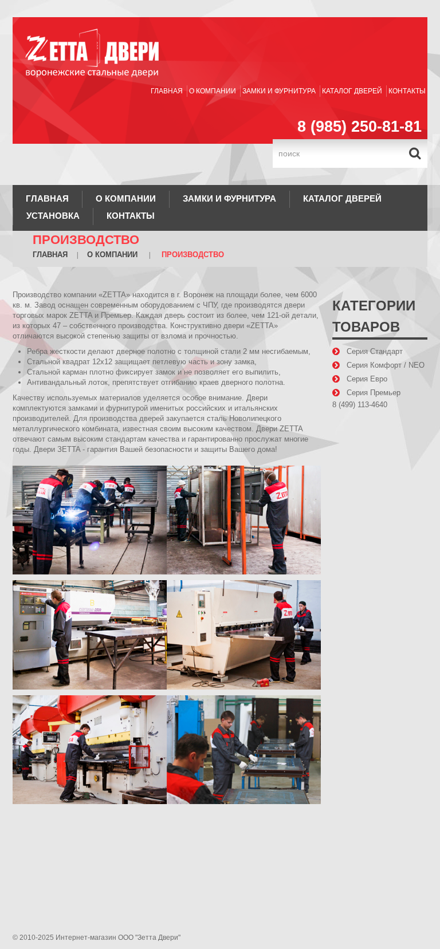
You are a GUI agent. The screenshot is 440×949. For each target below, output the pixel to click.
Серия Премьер (373, 392)
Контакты (407, 91)
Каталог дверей (352, 91)
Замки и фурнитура (279, 91)
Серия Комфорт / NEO (386, 365)
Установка (53, 215)
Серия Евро (367, 379)
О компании (212, 91)
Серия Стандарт (375, 351)
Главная (167, 91)
